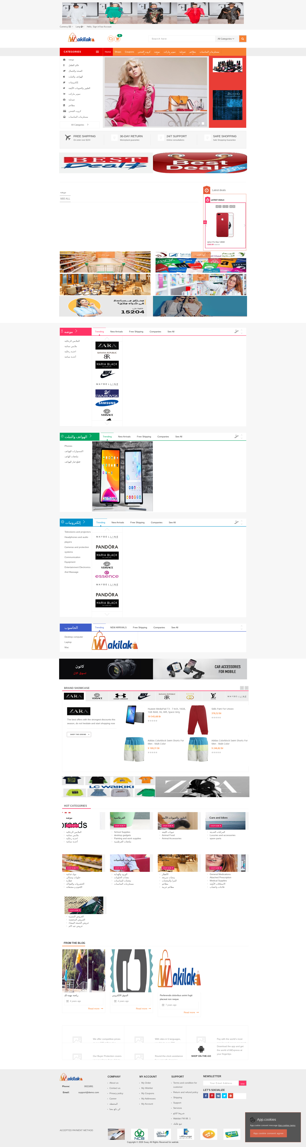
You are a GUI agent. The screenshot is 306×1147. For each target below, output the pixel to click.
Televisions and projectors (78, 532)
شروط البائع (179, 1113)
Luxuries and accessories (222, 835)
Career (113, 1098)
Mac (67, 647)
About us (113, 1083)
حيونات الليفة (168, 832)
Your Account (99, 26)
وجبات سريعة (168, 877)
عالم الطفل (73, 65)
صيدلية (182, 52)
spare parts (215, 838)
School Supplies (122, 832)
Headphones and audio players (76, 539)
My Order (146, 1083)
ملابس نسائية (71, 346)
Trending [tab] (99, 331)
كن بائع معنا (114, 1109)
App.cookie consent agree (268, 1133)
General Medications (220, 874)
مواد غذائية (71, 874)
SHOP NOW (128, 100)
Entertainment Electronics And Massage (77, 569)
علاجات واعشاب (217, 887)
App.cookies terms (286, 1125)
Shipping (177, 1097)
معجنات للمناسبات (122, 880)
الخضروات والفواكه (75, 884)
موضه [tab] (63, 192)
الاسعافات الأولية (217, 884)
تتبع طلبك (177, 1123)
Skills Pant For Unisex (222, 708)
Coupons (129, 52)
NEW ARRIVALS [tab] (118, 627)
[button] (66, 27)
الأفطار (165, 874)
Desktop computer (74, 637)
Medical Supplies (218, 880)
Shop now (71, 826)
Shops (118, 52)
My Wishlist (147, 1088)
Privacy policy (116, 1093)
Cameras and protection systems (77, 549)
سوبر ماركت (170, 52)
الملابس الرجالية (72, 341)
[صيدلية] (200, 284)
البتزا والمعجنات (169, 880)
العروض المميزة (76, 916)
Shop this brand (78, 734)
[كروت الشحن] (200, 262)
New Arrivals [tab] (116, 331)
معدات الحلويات (121, 877)
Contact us (114, 1088)
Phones (68, 446)
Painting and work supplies (127, 838)
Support (177, 1102)
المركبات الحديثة (217, 832)
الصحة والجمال (75, 71)
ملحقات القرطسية (122, 841)
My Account (147, 1104)
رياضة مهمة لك (71, 995)
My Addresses (148, 1098)
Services (177, 1108)
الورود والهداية (120, 874)
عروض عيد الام (76, 926)
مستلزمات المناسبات (209, 52)
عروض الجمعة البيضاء (79, 923)
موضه (157, 52)
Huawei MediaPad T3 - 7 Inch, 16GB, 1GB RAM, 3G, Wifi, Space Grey (167, 710)
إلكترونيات (73, 82)
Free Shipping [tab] (136, 331)
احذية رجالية (70, 351)
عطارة (69, 880)
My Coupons (147, 1093)
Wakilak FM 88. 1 (182, 1118)
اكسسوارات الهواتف (74, 451)
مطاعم (192, 52)
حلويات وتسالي (73, 877)
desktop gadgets (122, 835)
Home (108, 52)
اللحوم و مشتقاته (74, 887)
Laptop (68, 642)
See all (65, 198)
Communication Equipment (72, 559)
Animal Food (168, 835)
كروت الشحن (144, 52)
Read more (93, 1008)
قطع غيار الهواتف (72, 461)
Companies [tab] (155, 331)
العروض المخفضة (77, 919)
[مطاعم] (105, 284)
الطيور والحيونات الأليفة (79, 88)
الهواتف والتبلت (75, 76)
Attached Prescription (220, 877)
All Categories (77, 125)
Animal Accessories (171, 838)
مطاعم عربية (168, 887)
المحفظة (113, 1104)
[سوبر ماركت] (105, 262)
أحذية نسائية (70, 356)
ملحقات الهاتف (71, 456)
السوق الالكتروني (120, 995)
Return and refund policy (185, 1092)
